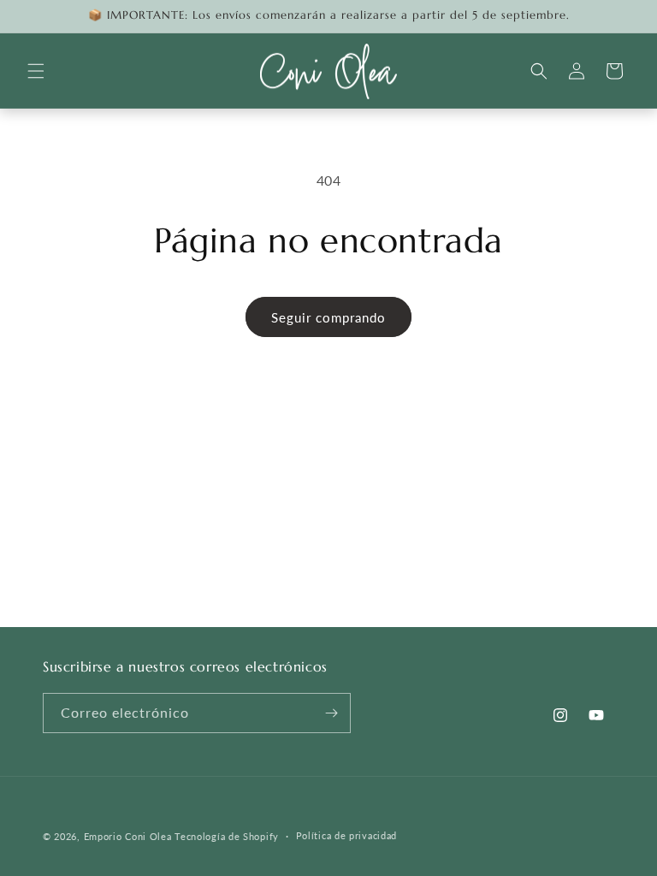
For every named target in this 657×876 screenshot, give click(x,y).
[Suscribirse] (331, 713)
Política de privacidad (346, 835)
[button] (36, 71)
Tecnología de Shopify (227, 836)
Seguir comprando (328, 317)
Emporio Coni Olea (128, 836)
